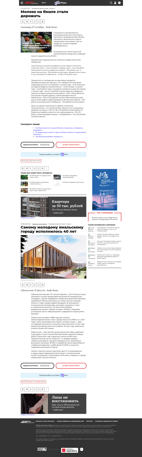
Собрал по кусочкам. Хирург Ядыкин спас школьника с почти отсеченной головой (109, 249)
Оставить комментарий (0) (71, 144)
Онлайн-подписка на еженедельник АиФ (70, 421)
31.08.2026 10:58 (26, 224)
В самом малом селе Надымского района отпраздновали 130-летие (105, 218)
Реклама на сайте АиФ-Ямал (45, 421)
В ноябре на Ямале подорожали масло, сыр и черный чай (40, 189)
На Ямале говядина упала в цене (73, 182)
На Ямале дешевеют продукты (48, 137)
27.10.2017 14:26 (25, 8)
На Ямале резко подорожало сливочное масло (39, 183)
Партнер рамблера (54, 449)
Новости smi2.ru (28, 218)
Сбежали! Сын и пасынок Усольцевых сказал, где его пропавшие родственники (109, 263)
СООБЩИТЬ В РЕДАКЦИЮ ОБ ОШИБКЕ (106, 421)
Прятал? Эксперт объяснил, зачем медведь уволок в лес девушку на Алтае (108, 236)
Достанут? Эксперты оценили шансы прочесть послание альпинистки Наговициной (109, 242)
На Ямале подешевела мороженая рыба (69, 176)
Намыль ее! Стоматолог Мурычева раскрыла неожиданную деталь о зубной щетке (108, 256)
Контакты (89, 421)
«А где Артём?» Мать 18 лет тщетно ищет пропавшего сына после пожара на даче (108, 229)
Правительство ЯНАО (28, 280)
